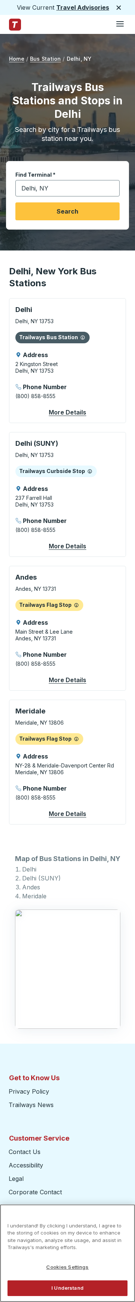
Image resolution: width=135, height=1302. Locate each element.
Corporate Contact (35, 1192)
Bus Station (45, 59)
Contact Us (24, 1152)
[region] (67, 1253)
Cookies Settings (67, 1267)
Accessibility (26, 1165)
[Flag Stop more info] (76, 605)
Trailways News (31, 1105)
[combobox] (67, 188)
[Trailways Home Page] (15, 25)
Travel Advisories (82, 7)
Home (16, 59)
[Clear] (111, 188)
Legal (16, 1178)
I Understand (67, 1288)
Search (67, 211)
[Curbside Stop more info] (90, 471)
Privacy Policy (29, 1091)
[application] (67, 360)
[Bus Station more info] (83, 337)
